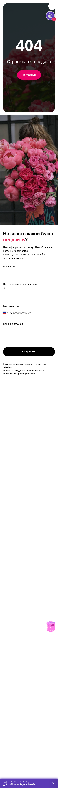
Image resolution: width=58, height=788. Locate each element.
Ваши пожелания (13, 324)
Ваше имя (9, 266)
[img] (50, 626)
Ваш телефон (11, 306)
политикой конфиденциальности (19, 373)
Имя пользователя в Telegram (20, 284)
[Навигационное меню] (52, 6)
